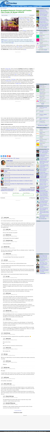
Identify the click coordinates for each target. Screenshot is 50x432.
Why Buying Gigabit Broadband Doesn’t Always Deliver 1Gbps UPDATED (44, 191)
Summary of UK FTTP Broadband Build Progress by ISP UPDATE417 (44, 155)
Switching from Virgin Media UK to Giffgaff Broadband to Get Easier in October (18, 183)
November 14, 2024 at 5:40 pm (11, 230)
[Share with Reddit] (7, 156)
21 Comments (32, 15)
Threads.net (23, 166)
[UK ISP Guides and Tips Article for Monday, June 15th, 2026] (37, 167)
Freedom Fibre (21, 18)
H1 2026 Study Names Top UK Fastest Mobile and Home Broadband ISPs (44, 166)
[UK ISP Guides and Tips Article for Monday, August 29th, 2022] (37, 152)
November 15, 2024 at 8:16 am (11, 277)
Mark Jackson (10, 160)
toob (40, 136)
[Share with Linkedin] (3, 156)
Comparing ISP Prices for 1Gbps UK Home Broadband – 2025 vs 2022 (44, 198)
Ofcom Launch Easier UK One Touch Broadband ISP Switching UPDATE (44, 209)
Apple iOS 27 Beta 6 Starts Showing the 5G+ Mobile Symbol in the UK (17, 177)
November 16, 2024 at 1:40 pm (9, 385)
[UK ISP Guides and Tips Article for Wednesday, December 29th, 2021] (37, 213)
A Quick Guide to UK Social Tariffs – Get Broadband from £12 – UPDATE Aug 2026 (44, 151)
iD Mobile (41, 89)
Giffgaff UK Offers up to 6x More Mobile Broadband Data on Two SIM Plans (44, 14)
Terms (26, 431)
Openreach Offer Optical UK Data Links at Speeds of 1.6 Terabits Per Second (18, 180)
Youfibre (41, 35)
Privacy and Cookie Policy (32, 431)
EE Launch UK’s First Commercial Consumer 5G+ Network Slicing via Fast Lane (19, 174)
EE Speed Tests (42, 121)
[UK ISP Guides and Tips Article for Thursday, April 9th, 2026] (37, 170)
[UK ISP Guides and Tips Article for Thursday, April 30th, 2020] (37, 156)
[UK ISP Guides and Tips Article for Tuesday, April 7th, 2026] (37, 174)
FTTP (28, 21)
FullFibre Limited (9, 129)
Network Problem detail (43, 107)
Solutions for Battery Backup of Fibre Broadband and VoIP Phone (44, 212)
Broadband (30, 6)
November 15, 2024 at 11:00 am (11, 311)
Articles (5, 6)
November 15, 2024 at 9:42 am (11, 339)
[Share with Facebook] (5, 156)
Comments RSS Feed (18, 410)
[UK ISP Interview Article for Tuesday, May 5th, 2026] (37, 257)
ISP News (4, 8)
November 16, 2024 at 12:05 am (11, 349)
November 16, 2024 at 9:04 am (9, 378)
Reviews (13, 6)
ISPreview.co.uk (15, 431)
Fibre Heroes (14, 129)
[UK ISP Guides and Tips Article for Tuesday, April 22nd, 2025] (37, 188)
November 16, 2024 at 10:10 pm (11, 397)
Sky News (13, 79)
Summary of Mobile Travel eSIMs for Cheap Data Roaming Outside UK (44, 169)
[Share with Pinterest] (9, 156)
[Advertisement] (32, 3)
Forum (21, 6)
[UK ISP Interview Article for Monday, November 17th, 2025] (37, 264)
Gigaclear (41, 132)
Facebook (15, 166)
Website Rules (41, 431)
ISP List (9, 6)
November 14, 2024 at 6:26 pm (11, 236)
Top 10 (18, 6)
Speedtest (25, 6)
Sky (40, 100)
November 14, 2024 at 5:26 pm (9, 248)
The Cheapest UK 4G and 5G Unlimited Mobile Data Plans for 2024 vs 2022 (44, 201)
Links (37, 431)
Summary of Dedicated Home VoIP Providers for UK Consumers (44, 205)
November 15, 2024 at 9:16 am (9, 368)
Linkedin (28, 166)
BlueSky (19, 166)
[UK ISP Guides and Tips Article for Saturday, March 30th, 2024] (37, 217)
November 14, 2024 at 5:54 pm (9, 334)
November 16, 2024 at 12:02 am (11, 320)
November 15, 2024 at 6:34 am (9, 355)
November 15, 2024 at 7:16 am (11, 241)
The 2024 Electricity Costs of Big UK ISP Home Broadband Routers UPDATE (44, 216)
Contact (40, 6)
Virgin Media (42, 46)
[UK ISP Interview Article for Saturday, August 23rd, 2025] (37, 268)
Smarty (41, 96)
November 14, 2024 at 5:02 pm (9, 218)
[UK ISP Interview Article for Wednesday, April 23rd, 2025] (37, 271)
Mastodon (11, 166)
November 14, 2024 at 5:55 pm (11, 254)
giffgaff (41, 85)
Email (2, 15)
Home (2, 6)
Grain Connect (42, 139)
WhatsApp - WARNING (43, 114)
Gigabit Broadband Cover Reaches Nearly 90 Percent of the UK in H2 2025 (44, 180)
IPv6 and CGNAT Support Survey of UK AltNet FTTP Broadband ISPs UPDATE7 (44, 194)
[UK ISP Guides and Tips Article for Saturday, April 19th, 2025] (37, 199)
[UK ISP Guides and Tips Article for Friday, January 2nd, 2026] (37, 181)
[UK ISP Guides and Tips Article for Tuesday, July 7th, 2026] (37, 163)
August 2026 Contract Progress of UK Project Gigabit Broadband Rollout (44, 18)
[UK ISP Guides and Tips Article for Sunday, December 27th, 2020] (37, 192)
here (2, 41)
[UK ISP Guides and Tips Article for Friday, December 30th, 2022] (37, 206)
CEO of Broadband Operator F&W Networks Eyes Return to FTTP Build (44, 270)
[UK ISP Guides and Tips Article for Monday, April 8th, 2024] (37, 195)
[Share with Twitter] (1, 156)
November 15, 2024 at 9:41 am (11, 294)
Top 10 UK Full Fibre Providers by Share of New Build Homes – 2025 (44, 184)
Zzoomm (27, 18)
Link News (6, 15)
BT (40, 42)
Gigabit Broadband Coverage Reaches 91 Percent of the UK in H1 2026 (44, 162)
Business (5, 158)
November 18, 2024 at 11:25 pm (11, 404)
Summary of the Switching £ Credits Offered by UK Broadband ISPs (44, 187)
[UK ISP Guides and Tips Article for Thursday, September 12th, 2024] (37, 210)
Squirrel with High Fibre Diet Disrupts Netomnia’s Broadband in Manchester (44, 21)
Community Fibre (42, 31)
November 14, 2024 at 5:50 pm (9, 261)
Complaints (36, 6)
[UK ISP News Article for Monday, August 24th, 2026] (37, 12)
